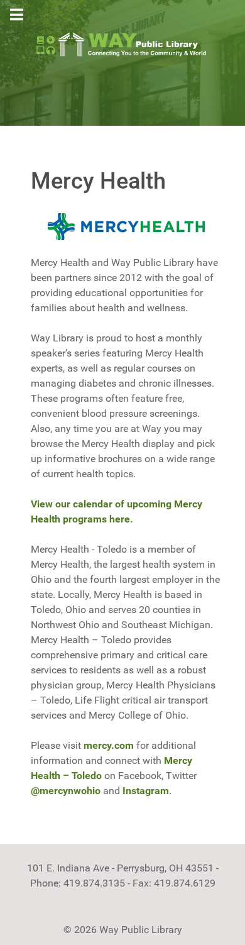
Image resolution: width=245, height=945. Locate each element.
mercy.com (109, 745)
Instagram (145, 791)
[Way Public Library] (122, 44)
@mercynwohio (66, 791)
